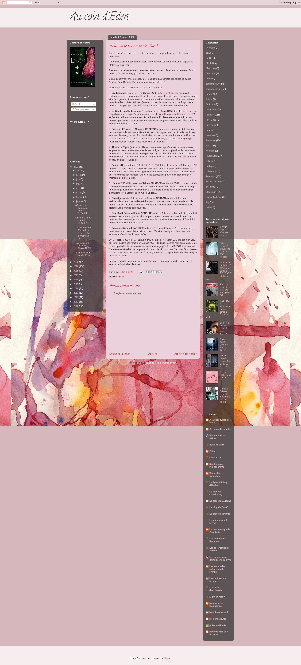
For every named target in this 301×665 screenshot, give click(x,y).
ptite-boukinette (217, 625)
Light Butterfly (217, 596)
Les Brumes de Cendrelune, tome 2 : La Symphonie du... (83, 233)
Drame (209, 94)
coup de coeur (213, 89)
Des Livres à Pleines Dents (216, 465)
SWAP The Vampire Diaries (224, 231)
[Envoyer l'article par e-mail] (141, 272)
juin (78, 179)
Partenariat (211, 155)
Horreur (209, 130)
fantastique (211, 109)
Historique (211, 125)
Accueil (152, 353)
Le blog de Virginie (219, 513)
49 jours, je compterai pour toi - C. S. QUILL (82, 209)
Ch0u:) (212, 451)
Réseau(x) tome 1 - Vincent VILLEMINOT (225, 290)
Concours (210, 73)
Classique (211, 68)
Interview (210, 135)
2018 (76, 271)
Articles (78, 104)
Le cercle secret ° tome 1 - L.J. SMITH (224, 328)
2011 (76, 301)
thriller (209, 207)
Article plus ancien (185, 353)
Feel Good (211, 119)
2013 (76, 293)
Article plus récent (120, 353)
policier (209, 161)
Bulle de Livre (216, 444)
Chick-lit (210, 63)
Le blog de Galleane (220, 501)
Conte (209, 78)
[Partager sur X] (154, 272)
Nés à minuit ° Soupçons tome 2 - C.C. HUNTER (225, 250)
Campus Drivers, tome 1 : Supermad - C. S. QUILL (225, 395)
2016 (76, 279)
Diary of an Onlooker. (215, 474)
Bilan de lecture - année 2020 (83, 254)
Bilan (121, 276)
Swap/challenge (214, 197)
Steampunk (211, 192)
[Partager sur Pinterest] (160, 272)
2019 (76, 266)
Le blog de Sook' (218, 507)
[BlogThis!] (150, 272)
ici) (189, 111)
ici (166, 93)
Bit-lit (208, 58)
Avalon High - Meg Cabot (225, 375)
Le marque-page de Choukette (219, 530)
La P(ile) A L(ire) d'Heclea (218, 484)
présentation (212, 171)
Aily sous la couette (220, 429)
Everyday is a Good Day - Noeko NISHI (83, 246)
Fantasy (210, 114)
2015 (76, 284)
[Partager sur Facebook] (157, 272)
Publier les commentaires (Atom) (160, 362)
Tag (207, 202)
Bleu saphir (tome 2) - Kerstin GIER (225, 344)
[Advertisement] (153, 325)
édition (209, 99)
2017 (76, 275)
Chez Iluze (215, 457)
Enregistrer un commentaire (127, 293)
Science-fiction (213, 181)
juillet (79, 175)
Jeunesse (210, 140)
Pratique (210, 166)
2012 (76, 297)
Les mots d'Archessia (215, 589)
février (79, 197)
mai (78, 183)
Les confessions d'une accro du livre (220, 558)
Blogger (167, 658)
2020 (76, 262)
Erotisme (210, 104)
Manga (209, 145)
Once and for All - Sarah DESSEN (83, 220)
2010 (76, 306)
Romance (210, 176)
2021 (76, 166)
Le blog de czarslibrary (215, 493)
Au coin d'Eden (99, 17)
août (78, 170)
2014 (76, 288)
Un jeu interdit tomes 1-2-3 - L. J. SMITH (225, 361)
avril (78, 188)
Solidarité (210, 186)
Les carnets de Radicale (217, 540)
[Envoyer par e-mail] (147, 272)
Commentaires (81, 109)
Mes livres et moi (218, 612)
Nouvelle (210, 150)
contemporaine (213, 83)
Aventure (210, 47)
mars (79, 192)
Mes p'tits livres (217, 619)
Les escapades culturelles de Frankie (217, 569)
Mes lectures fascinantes (216, 604)
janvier (80, 201)
